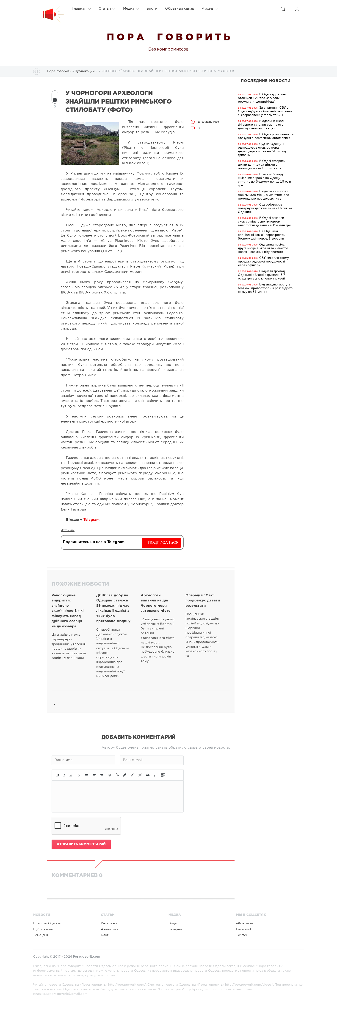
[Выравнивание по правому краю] (102, 775)
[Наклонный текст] (64, 775)
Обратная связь (179, 8)
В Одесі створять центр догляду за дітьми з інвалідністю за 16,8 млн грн (261, 164)
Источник (68, 530)
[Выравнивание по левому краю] (87, 775)
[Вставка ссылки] (117, 775)
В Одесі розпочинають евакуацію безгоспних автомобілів (265, 136)
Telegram (92, 519)
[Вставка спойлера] (163, 775)
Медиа (129, 8)
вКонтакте (244, 923)
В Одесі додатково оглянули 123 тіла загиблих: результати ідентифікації (262, 97)
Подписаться (163, 542)
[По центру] (94, 775)
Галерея (175, 929)
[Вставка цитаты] (148, 775)
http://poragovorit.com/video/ (249, 984)
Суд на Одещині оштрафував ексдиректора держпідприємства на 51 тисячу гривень (262, 149)
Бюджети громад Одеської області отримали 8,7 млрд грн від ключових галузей (261, 274)
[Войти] (297, 9)
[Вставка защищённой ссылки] (125, 775)
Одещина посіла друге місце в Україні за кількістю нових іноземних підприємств (263, 248)
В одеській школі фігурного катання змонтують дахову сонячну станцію (261, 124)
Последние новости (265, 81)
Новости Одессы (47, 923)
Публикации (43, 929)
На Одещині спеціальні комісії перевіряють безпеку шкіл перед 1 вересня (261, 234)
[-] (55, 100)
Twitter (241, 935)
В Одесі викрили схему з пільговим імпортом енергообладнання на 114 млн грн (264, 221)
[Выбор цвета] (132, 775)
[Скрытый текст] (140, 775)
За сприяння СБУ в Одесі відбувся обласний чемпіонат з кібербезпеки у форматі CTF (265, 111)
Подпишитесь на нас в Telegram (93, 542)
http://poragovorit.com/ (127, 984)
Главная (79, 8)
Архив (207, 8)
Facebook (244, 929)
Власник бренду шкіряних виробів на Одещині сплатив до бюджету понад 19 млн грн (264, 179)
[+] (55, 94)
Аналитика (110, 929)
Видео (173, 923)
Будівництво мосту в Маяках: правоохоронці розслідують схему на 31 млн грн (265, 287)
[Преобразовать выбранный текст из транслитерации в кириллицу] (155, 775)
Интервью (109, 923)
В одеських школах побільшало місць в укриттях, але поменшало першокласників (263, 194)
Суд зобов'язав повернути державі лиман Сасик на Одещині (265, 208)
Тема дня (40, 935)
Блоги (151, 8)
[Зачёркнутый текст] (79, 775)
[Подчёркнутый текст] (71, 775)
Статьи (105, 8)
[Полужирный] (57, 775)
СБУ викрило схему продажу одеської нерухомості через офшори (263, 261)
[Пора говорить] (48, 8)
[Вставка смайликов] (109, 775)
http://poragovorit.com (203, 989)
